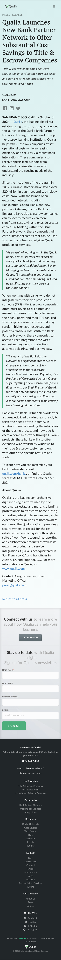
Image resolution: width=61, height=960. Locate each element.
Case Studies (30, 828)
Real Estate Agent (30, 790)
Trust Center (30, 831)
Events (30, 842)
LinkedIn (32, 926)
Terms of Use (11, 938)
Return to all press (14, 599)
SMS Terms (31, 942)
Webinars (30, 839)
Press (30, 902)
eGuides (30, 846)
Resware (30, 880)
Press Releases (12, 15)
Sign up (23, 773)
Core (30, 858)
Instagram (32, 930)
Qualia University (30, 824)
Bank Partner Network (30, 805)
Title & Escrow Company (30, 786)
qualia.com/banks (14, 473)
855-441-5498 (30, 761)
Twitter (32, 922)
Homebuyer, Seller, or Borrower (30, 793)
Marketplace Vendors (30, 809)
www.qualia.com (13, 568)
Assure (30, 887)
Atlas (30, 876)
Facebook (32, 918)
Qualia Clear (31, 862)
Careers (30, 906)
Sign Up (14, 726)
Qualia (18, 121)
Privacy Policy (29, 938)
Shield (30, 869)
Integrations (31, 812)
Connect (30, 865)
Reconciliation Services (30, 883)
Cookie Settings (47, 938)
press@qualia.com (14, 585)
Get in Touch (30, 638)
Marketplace (30, 872)
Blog (30, 835)
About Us (30, 899)
